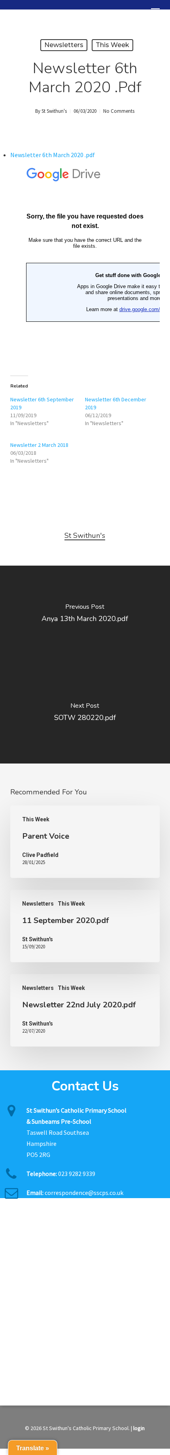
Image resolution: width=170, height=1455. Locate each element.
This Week (112, 45)
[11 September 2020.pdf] (85, 926)
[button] (155, 11)
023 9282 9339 (76, 1174)
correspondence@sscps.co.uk (84, 1193)
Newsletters (63, 45)
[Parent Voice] (85, 841)
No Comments (118, 111)
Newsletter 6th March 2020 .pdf (52, 155)
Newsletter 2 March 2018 (39, 444)
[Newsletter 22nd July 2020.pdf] (85, 1010)
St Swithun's (54, 111)
